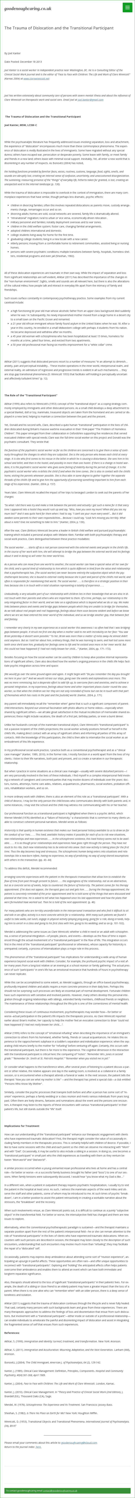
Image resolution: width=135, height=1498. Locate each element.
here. (38, 1447)
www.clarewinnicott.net (36, 78)
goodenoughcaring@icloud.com (79, 1442)
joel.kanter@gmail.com (90, 99)
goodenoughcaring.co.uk (27, 8)
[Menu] (127, 7)
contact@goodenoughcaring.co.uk (60, 1490)
